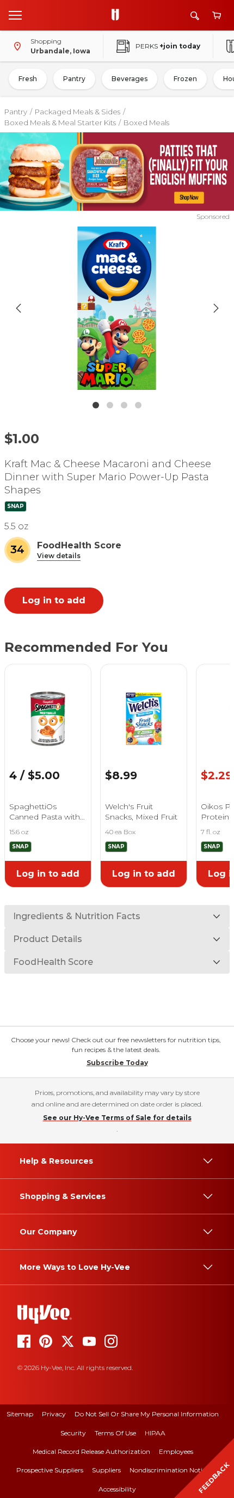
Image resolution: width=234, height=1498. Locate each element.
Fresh (28, 79)
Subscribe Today (117, 1063)
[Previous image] (18, 308)
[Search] (195, 15)
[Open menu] (15, 14)
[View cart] (216, 16)
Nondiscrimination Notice (169, 1470)
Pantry (74, 79)
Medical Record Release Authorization (91, 1451)
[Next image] (216, 308)
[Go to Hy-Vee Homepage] (118, 15)
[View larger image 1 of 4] (117, 308)
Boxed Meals (146, 122)
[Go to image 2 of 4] (110, 405)
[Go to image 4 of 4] (138, 405)
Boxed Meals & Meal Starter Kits (60, 122)
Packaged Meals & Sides (77, 111)
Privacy (54, 1414)
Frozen (185, 79)
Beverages (129, 79)
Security (73, 1433)
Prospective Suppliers (49, 1470)
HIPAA (155, 1433)
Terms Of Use (115, 1433)
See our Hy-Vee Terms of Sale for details (117, 1118)
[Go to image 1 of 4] (96, 405)
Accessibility (117, 1489)
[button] (59, 556)
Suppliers (106, 1470)
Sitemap (20, 1414)
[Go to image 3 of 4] (124, 405)
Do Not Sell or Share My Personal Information (147, 1414)
